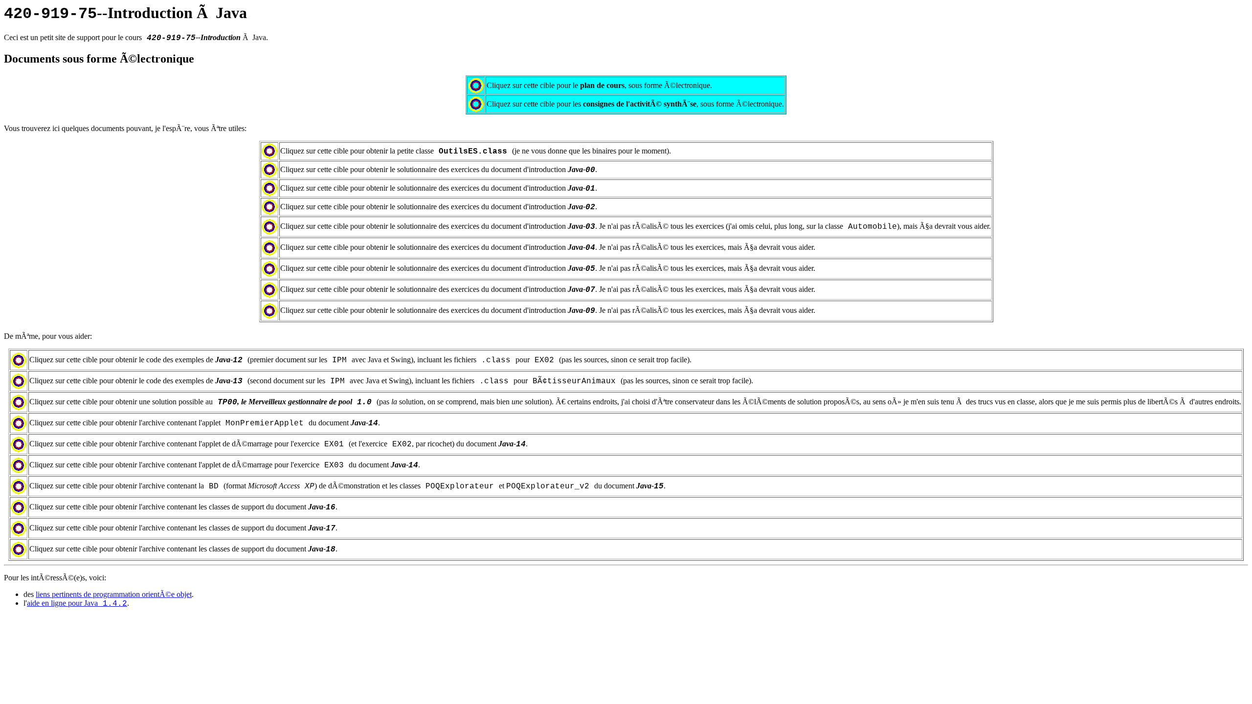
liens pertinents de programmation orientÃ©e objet (114, 594)
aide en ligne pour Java (77, 603)
